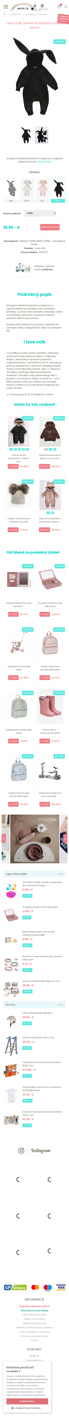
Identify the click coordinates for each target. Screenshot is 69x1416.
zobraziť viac (44, 161)
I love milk (39, 248)
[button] (27, 1408)
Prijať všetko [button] (27, 1401)
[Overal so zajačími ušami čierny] (34, 77)
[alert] (27, 1387)
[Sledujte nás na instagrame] (34, 1159)
